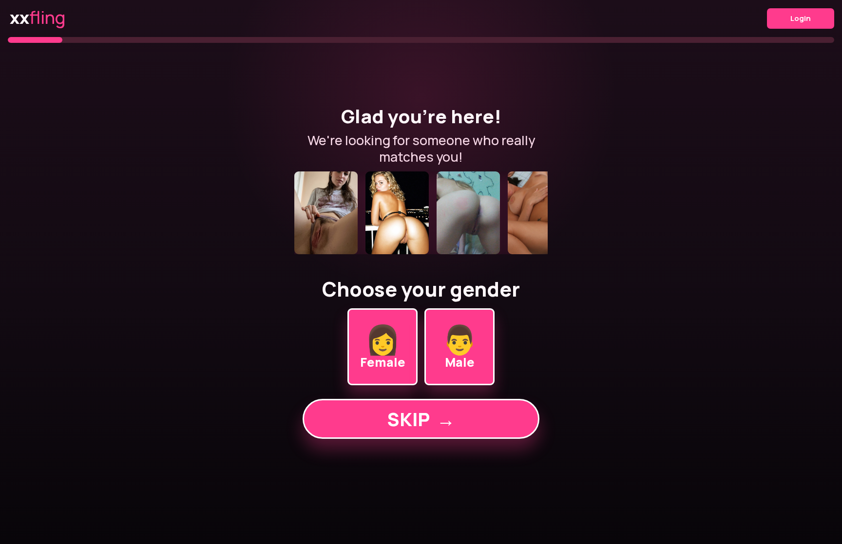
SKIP (421, 419)
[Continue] (421, 212)
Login (800, 18)
